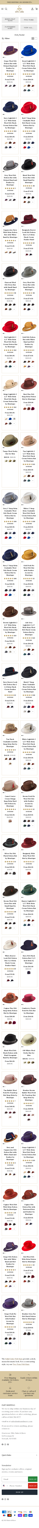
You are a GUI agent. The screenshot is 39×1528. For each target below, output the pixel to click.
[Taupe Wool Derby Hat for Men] (14, 461)
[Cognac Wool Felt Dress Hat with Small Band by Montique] (25, 202)
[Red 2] (25, 148)
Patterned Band (10, 27)
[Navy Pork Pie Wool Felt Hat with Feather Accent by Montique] (29, 595)
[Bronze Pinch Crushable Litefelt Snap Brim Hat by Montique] (6, 759)
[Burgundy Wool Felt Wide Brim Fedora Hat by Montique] (6, 1225)
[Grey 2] (29, 143)
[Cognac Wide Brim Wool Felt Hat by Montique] (29, 874)
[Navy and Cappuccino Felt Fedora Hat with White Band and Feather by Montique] (14, 1175)
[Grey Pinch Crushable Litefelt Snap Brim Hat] (14, 759)
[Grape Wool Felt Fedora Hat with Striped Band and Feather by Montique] (6, 86)
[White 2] (25, 712)
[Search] (7, 9)
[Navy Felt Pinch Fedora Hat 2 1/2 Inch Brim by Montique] (29, 973)
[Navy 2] (33, 143)
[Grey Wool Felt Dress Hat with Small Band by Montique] (29, 202)
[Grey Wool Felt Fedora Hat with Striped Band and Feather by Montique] (10, 86)
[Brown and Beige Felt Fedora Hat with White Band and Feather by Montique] (10, 1175)
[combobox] (5, 1485)
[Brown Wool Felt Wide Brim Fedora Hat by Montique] (10, 1225)
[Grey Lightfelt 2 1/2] (25, 91)
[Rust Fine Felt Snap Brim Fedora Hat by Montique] (29, 409)
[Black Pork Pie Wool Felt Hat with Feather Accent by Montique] (25, 590)
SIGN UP (32, 1479)
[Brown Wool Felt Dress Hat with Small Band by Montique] (29, 198)
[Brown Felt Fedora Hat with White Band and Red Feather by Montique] (29, 362)
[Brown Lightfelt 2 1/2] (29, 86)
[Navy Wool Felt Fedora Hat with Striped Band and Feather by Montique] (14, 86)
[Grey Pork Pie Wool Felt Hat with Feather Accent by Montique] (33, 590)
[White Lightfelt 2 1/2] (14, 419)
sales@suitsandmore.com (21, 1421)
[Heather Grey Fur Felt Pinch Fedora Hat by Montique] (10, 874)
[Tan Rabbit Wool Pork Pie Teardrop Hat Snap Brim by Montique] (10, 1117)
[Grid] (33, 38)
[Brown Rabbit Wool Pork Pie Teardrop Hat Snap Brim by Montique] (6, 1113)
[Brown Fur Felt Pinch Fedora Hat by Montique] (6, 874)
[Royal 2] (29, 148)
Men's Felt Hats (10, 20)
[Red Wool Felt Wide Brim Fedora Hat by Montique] (10, 1229)
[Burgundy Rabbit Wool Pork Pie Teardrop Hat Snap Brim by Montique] (10, 1113)
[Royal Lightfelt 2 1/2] (10, 419)
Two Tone (29, 20)
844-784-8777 (15, 1417)
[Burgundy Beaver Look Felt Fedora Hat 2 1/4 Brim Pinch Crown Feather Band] (27, 255)
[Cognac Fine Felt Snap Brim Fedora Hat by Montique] (25, 409)
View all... (29, 28)
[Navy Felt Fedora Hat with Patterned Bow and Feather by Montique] (30, 1224)
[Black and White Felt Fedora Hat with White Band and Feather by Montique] (6, 1175)
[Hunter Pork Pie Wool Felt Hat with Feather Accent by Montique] (25, 595)
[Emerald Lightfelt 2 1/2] (29, 91)
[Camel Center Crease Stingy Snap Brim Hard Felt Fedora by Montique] (10, 821)
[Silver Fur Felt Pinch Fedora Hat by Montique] (14, 874)
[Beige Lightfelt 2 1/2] (25, 86)
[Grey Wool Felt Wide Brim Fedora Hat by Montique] (6, 1229)
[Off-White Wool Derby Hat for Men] (6, 461)
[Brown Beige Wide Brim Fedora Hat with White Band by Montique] (6, 252)
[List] (36, 38)
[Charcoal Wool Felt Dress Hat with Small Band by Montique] (33, 198)
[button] (10, 74)
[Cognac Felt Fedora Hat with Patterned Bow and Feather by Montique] (27, 1224)
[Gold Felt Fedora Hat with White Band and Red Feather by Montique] (25, 367)
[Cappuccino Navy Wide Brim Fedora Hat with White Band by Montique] (10, 252)
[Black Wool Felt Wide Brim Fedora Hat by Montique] (14, 1225)
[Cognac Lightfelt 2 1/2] (33, 86)
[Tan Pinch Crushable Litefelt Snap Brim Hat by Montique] (10, 764)
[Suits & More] (19, 9)
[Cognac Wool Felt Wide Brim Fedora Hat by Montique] (25, 1282)
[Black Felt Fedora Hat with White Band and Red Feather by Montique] (25, 362)
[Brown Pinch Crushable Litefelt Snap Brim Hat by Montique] (10, 759)
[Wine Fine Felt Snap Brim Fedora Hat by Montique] (33, 409)
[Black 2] (25, 143)
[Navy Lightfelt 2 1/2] (10, 148)
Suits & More (11, 1520)
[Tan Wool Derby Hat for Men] (10, 461)
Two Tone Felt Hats (21, 1364)
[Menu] (2, 9)
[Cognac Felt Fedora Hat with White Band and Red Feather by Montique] (33, 362)
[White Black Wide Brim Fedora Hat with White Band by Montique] (14, 252)
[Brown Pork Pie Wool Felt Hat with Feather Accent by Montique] (29, 590)
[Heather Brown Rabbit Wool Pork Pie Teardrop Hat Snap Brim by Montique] (14, 1113)
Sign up (19, 1492)
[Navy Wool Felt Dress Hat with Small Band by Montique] (29, 309)
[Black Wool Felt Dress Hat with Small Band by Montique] (25, 198)
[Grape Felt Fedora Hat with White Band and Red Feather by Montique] (29, 367)
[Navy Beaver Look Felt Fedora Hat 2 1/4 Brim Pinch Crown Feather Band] (30, 255)
